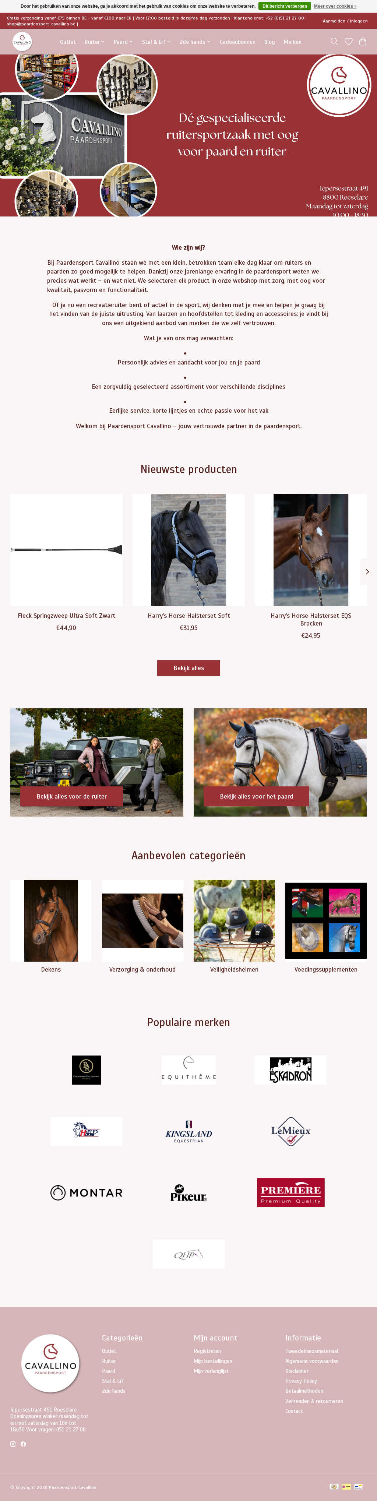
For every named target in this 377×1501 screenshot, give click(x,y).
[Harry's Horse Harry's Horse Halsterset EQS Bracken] (311, 550)
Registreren (207, 1351)
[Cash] (334, 1487)
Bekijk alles (188, 668)
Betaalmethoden (304, 1391)
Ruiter (109, 1361)
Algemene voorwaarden (312, 1361)
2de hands (114, 1391)
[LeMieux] (291, 1132)
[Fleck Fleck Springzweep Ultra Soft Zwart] (66, 550)
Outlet (68, 41)
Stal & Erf (113, 1381)
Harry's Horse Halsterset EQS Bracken (311, 619)
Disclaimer (297, 1371)
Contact (294, 1411)
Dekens (51, 969)
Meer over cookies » (335, 6)
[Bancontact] (358, 1487)
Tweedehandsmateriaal (311, 1351)
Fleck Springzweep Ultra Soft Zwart (66, 616)
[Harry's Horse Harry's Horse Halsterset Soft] (189, 550)
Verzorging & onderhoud (142, 969)
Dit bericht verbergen (285, 6)
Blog (269, 41)
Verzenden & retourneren (314, 1401)
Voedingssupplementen (326, 969)
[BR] (86, 1071)
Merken (293, 41)
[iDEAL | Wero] (346, 1487)
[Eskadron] (291, 1071)
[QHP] (188, 1254)
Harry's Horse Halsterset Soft (188, 616)
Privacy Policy (301, 1381)
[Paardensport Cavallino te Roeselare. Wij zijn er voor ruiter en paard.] (22, 42)
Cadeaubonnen (238, 41)
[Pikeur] (188, 1193)
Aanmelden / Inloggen (345, 21)
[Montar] (86, 1193)
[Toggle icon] (334, 41)
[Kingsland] (188, 1132)
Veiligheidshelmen (234, 969)
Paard (108, 1371)
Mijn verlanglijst (211, 1371)
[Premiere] (291, 1193)
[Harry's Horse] (86, 1132)
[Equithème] (188, 1071)
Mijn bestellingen (213, 1361)
